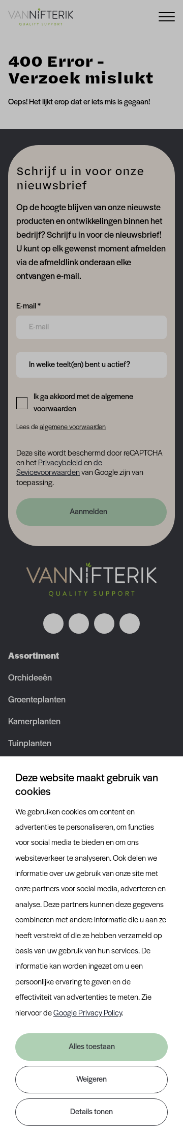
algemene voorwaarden (73, 427)
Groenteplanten (37, 700)
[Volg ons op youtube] (129, 623)
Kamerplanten (34, 722)
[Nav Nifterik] (91, 579)
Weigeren (91, 1080)
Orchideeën (30, 678)
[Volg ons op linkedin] (104, 623)
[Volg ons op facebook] (53, 623)
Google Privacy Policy (87, 1013)
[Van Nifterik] (40, 16)
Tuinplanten (29, 744)
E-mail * (28, 306)
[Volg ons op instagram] (79, 623)
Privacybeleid (60, 463)
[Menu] (167, 16)
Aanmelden (88, 512)
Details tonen (91, 1112)
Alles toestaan (92, 1047)
